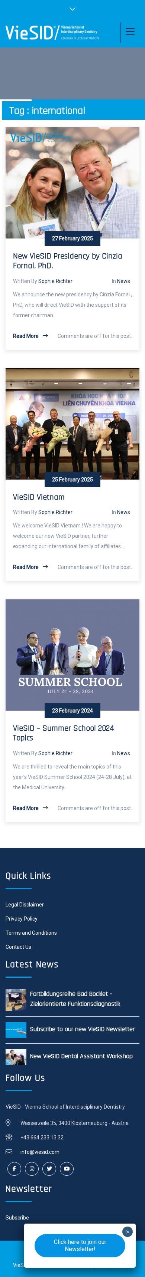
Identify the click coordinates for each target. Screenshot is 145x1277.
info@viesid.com (39, 1152)
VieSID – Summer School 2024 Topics (63, 733)
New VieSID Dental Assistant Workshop (81, 1056)
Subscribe (17, 1218)
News (123, 281)
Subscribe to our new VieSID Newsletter (82, 1029)
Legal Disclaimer (25, 905)
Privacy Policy (22, 919)
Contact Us (18, 947)
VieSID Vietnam (39, 497)
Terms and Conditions (31, 933)
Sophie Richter (55, 281)
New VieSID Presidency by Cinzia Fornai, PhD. (67, 261)
